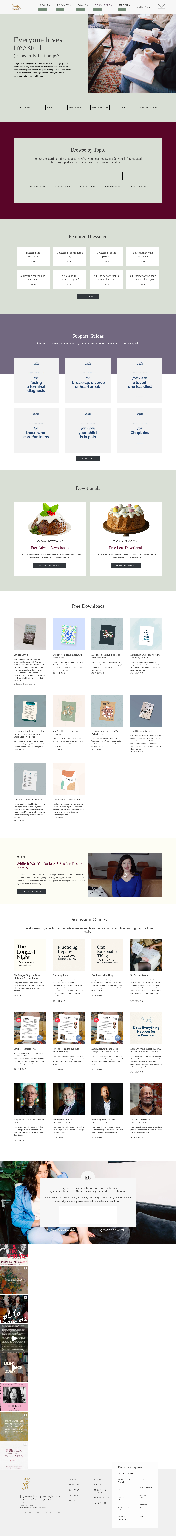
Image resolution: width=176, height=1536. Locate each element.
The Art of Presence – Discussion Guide (140, 1121)
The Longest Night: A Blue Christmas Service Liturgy (27, 976)
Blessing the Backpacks (33, 254)
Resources (76, 1485)
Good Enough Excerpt (141, 731)
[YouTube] (38, 1512)
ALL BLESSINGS (88, 296)
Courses (125, 107)
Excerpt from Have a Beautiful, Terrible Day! (68, 656)
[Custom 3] (34, 1512)
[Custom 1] (42, 1512)
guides (50, 107)
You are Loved (21, 654)
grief (88, 176)
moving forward (138, 186)
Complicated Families (38, 176)
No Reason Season (139, 975)
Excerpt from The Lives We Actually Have (104, 732)
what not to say (113, 176)
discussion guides (149, 107)
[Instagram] (30, 1512)
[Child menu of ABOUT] (42, 9)
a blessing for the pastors (106, 254)
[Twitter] (25, 1512)
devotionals (75, 107)
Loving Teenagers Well (25, 1048)
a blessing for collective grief (70, 277)
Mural (98, 1485)
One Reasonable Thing (102, 975)
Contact (74, 1490)
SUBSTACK (143, 7)
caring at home (63, 186)
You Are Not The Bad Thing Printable (66, 732)
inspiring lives (113, 186)
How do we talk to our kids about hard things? (66, 1050)
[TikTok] (46, 1512)
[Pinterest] (50, 1512)
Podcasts (75, 1495)
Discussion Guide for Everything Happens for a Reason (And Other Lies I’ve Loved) (30, 734)
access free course (31, 891)
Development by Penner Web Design (33, 1507)
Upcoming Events (100, 1491)
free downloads (100, 107)
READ (34, 261)
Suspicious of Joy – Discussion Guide (29, 1121)
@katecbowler (112, 1230)
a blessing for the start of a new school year (143, 277)
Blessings (100, 1503)
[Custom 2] (55, 1512)
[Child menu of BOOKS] (80, 9)
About (73, 1480)
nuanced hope (138, 176)
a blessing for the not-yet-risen (33, 277)
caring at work (88, 186)
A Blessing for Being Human (28, 799)
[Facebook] (21, 1512)
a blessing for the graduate (143, 254)
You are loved (32, 684)
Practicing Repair (61, 975)
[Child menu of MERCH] (122, 9)
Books (73, 1500)
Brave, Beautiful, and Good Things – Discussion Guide (104, 1050)
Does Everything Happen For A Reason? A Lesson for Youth (145, 1050)
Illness (63, 176)
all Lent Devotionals (126, 565)
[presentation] (30, 634)
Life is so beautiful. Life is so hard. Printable (105, 656)
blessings (25, 107)
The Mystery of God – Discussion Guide (63, 1121)
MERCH (98, 1480)
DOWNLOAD (20, 681)
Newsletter (101, 1498)
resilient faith (37, 186)
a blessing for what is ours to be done (106, 277)
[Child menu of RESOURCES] (97, 9)
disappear (18, 684)
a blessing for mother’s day (69, 254)
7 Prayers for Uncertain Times (67, 799)
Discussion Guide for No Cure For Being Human (145, 656)
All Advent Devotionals (50, 565)
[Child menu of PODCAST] (60, 9)
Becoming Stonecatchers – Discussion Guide (104, 1121)
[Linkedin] (59, 1512)
